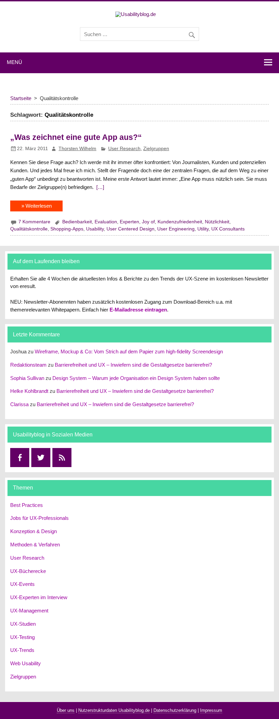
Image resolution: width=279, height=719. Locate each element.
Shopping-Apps (66, 228)
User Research (124, 148)
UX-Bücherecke (28, 571)
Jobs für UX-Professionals (39, 518)
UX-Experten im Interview (38, 597)
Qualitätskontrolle (29, 228)
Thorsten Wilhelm (77, 148)
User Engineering (176, 228)
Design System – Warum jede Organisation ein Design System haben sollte (136, 378)
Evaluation (106, 221)
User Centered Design (130, 228)
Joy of (148, 221)
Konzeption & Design (33, 531)
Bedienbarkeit (77, 221)
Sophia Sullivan (27, 378)
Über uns (66, 710)
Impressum (211, 710)
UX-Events (22, 584)
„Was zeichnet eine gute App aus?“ (76, 137)
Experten (129, 221)
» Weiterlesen (36, 206)
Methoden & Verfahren (35, 544)
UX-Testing (22, 637)
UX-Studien (23, 624)
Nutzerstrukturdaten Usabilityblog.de (114, 710)
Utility (203, 228)
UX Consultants (228, 228)
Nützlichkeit (217, 221)
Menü (14, 62)
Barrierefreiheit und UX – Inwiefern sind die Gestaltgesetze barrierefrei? (133, 365)
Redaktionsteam (28, 365)
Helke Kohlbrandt (29, 391)
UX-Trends (22, 650)
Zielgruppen (156, 148)
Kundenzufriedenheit (180, 221)
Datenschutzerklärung (174, 710)
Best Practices (26, 505)
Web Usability (25, 663)
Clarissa (19, 404)
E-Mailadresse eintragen (138, 310)
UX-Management (29, 610)
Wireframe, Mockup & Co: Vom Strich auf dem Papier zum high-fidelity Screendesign (129, 351)
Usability (95, 228)
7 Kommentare (34, 221)
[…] (99, 187)
